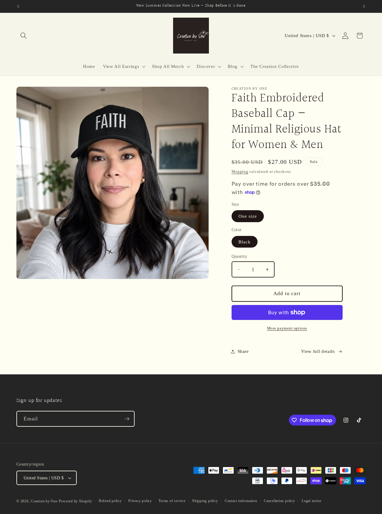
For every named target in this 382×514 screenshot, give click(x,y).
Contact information (241, 501)
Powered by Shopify (75, 501)
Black (244, 241)
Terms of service (171, 501)
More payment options (287, 328)
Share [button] (243, 351)
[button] (23, 35)
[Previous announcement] (18, 6)
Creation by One (44, 501)
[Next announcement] (364, 6)
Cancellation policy (279, 501)
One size (247, 216)
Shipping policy (205, 501)
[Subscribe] (127, 419)
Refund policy (110, 501)
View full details (318, 351)
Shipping (240, 171)
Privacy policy (140, 501)
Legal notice (311, 501)
